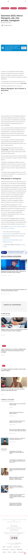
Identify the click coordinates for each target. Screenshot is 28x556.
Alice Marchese (12, 415)
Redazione (3, 335)
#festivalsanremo (8, 242)
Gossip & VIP (17, 546)
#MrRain (20, 233)
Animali (14, 552)
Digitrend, (2, 275)
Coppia (9, 552)
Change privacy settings (14, 544)
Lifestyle (12, 549)
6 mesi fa (5, 275)
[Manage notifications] (25, 553)
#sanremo (20, 240)
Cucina (4, 552)
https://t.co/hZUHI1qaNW (10, 240)
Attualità (9, 546)
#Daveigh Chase (22, 8)
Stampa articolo (8, 25)
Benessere (19, 549)
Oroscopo (21, 552)
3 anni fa (5, 293)
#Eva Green (13, 8)
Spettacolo (5, 549)
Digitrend (19, 533)
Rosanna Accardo (12, 424)
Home (3, 546)
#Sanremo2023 (7, 233)
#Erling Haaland (5, 8)
